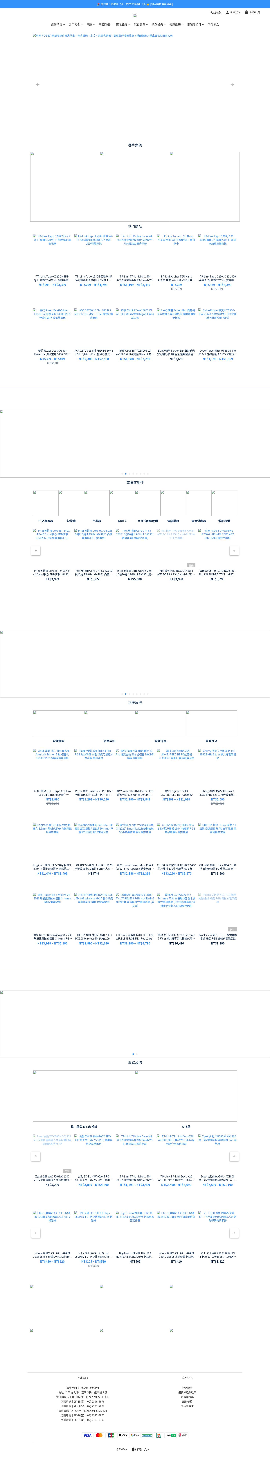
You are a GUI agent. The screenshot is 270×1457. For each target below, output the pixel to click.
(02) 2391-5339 (95, 1397)
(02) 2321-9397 (95, 1420)
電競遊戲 (104, 24)
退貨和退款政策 (187, 1392)
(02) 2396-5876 (95, 1401)
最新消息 (56, 24)
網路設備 (157, 24)
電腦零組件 (194, 24)
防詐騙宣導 (187, 1397)
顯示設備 (122, 24)
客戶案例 (74, 24)
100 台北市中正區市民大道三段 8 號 (86, 1392)
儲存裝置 (139, 24)
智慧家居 (175, 24)
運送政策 (187, 1388)
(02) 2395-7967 (95, 1415)
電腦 (89, 24)
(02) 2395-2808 (95, 1406)
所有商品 (213, 24)
